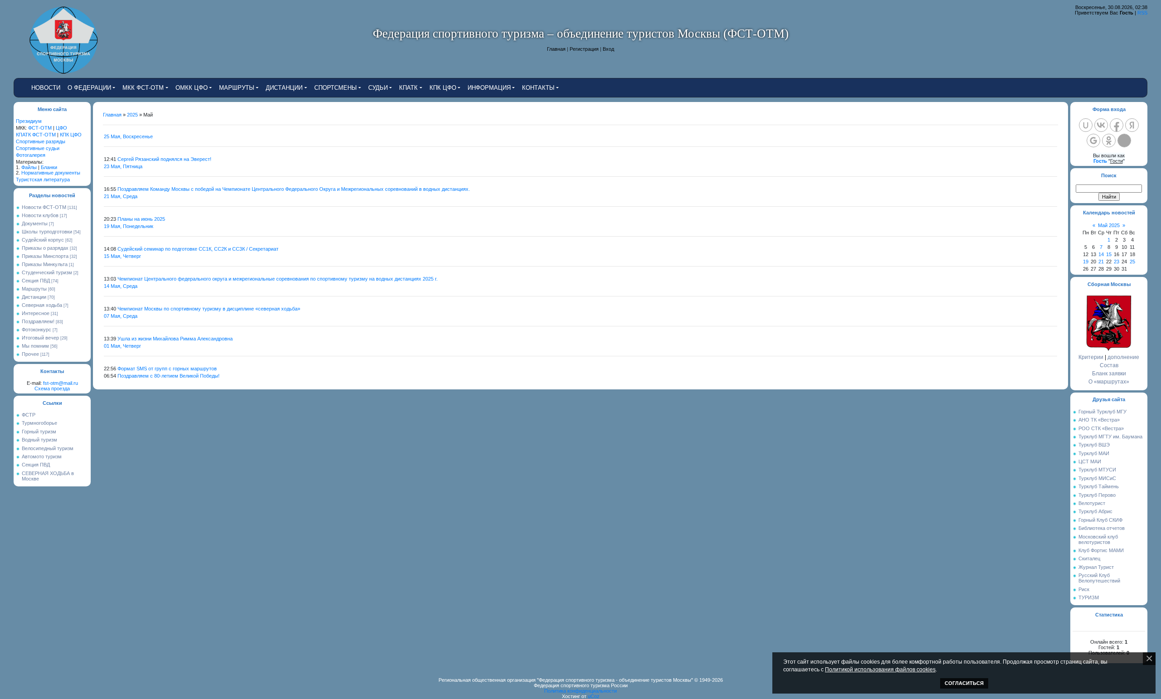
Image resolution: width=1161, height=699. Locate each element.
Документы (35, 223)
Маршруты (34, 288)
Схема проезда (52, 388)
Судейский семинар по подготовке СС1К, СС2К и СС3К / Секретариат (197, 249)
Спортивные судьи (37, 148)
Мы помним (35, 346)
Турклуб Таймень (1098, 486)
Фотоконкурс (36, 329)
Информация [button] (489, 87)
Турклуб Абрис (1095, 511)
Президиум (29, 121)
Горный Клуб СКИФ (1100, 520)
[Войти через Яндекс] (1132, 125)
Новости (45, 87)
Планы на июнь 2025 (141, 219)
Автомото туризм (42, 456)
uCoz (594, 696)
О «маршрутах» (1108, 382)
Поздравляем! (38, 321)
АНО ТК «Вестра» (1099, 419)
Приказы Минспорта (45, 256)
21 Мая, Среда (120, 196)
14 (1101, 254)
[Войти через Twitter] (1124, 140)
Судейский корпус (43, 240)
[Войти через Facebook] (1116, 125)
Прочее (30, 354)
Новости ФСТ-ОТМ (44, 207)
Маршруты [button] (236, 87)
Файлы (29, 167)
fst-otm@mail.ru (60, 383)
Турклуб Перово (1097, 495)
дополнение (1123, 357)
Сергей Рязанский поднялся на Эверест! (164, 159)
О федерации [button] (89, 87)
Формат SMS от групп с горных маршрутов (167, 368)
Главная (556, 49)
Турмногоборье (39, 423)
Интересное (35, 313)
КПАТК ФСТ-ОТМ (36, 134)
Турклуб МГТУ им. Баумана (1110, 436)
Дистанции (34, 297)
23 (1116, 261)
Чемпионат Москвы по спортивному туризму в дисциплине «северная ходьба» (208, 308)
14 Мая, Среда (120, 286)
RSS (1142, 12)
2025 (132, 114)
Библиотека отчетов (1101, 528)
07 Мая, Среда (120, 316)
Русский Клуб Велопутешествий (1099, 578)
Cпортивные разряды (40, 141)
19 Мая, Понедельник (128, 226)
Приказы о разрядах (45, 248)
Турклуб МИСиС (1097, 478)
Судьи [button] (378, 87)
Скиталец (1089, 558)
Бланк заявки (1109, 373)
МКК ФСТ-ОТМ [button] (143, 87)
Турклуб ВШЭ (1094, 444)
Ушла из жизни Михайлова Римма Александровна (175, 338)
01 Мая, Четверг (122, 346)
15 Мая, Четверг (122, 256)
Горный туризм (39, 431)
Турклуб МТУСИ (1097, 469)
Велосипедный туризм (47, 448)
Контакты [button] (538, 87)
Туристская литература (43, 179)
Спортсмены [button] (335, 87)
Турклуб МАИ (1093, 453)
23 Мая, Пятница (123, 166)
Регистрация (584, 49)
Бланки (49, 167)
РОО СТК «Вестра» (1101, 428)
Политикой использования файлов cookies (880, 669)
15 (1109, 254)
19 (1085, 261)
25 (1132, 261)
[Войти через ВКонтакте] (1101, 125)
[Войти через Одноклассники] (1109, 140)
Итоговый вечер (40, 337)
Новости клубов (40, 215)
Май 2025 (1109, 225)
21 (1101, 261)
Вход (608, 49)
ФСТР (28, 414)
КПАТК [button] (408, 87)
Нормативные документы (50, 172)
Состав (1109, 365)
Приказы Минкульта (45, 264)
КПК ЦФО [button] (442, 87)
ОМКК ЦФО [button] (192, 87)
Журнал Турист (1096, 567)
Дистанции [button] (284, 87)
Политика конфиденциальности (580, 691)
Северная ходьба (42, 305)
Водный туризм (39, 439)
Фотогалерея (30, 155)
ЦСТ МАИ (1089, 461)
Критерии (1090, 357)
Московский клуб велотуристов (1098, 539)
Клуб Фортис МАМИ (1101, 550)
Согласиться (964, 683)
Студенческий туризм (47, 272)
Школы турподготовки (47, 231)
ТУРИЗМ (1088, 597)
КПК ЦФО (71, 134)
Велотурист (1091, 503)
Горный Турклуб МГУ (1102, 411)
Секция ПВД (36, 280)
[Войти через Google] (1093, 140)
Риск (1083, 589)
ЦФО (61, 128)
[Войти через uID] (1086, 125)
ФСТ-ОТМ (40, 128)
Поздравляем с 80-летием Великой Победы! (168, 376)
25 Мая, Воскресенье (128, 136)
